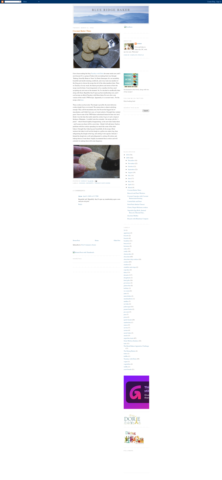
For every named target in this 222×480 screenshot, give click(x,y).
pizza (125, 317)
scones (126, 330)
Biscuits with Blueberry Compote (137, 219)
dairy (125, 272)
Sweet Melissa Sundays (131, 341)
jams (125, 293)
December (131, 160)
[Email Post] (96, 181)
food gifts (127, 280)
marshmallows (128, 299)
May (129, 181)
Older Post (117, 240)
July (129, 175)
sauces (126, 325)
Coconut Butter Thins (134, 190)
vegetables (127, 364)
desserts (90, 183)
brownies (126, 246)
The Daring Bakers (129, 351)
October (130, 166)
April (130, 184)
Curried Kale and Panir (134, 201)
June (129, 178)
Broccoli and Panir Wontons (136, 193)
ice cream (127, 291)
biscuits (126, 238)
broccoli (126, 243)
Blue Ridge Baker (111, 10)
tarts (125, 343)
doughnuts (127, 278)
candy (126, 251)
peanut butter (128, 309)
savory (126, 328)
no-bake (126, 304)
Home (97, 240)
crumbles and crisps (130, 267)
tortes (125, 353)
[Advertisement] (141, 131)
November (131, 163)
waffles (126, 367)
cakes (125, 249)
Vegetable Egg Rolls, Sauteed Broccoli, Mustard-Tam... (136, 211)
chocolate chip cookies (131, 259)
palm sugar (127, 307)
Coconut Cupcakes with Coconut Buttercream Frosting (137, 197)
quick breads (128, 320)
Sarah (139, 43)
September (131, 169)
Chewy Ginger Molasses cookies (137, 207)
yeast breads (127, 369)
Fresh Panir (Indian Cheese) (136, 204)
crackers (126, 264)
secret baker (127, 333)
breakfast (126, 241)
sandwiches (127, 322)
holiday (126, 288)
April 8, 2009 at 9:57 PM (90, 196)
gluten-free (127, 285)
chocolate (127, 257)
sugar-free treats (128, 338)
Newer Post (76, 240)
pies (125, 314)
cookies (82, 183)
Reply (80, 204)
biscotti (126, 236)
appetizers (127, 233)
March (130, 187)
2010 (128, 155)
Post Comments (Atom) (88, 245)
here (82, 100)
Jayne (80, 196)
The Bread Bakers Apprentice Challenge (136, 346)
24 (124, 230)
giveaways (127, 283)
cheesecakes (127, 254)
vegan (126, 361)
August (130, 172)
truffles (126, 356)
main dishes (127, 296)
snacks (126, 335)
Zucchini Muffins (132, 216)
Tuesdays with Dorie (97, 73)
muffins (126, 301)
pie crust (126, 312)
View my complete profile (134, 55)
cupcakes (127, 270)
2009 (128, 158)
